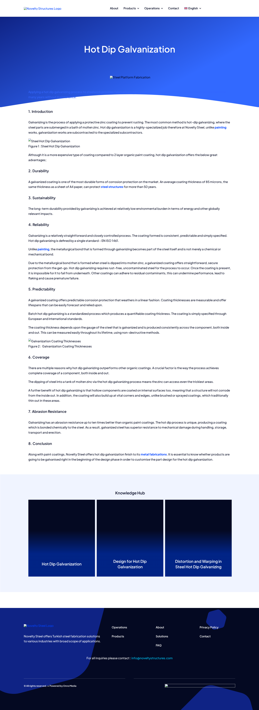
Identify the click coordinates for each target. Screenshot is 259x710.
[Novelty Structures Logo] (42, 8)
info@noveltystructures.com (152, 658)
